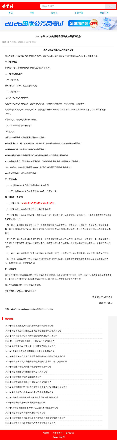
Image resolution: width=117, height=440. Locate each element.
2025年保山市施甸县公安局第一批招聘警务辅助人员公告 (30, 346)
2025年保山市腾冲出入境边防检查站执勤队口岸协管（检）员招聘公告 (36, 362)
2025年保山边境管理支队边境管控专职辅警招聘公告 (28, 367)
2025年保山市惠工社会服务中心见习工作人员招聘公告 (29, 392)
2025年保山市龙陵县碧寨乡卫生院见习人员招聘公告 (28, 382)
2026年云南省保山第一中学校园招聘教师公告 (25, 403)
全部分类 (104, 13)
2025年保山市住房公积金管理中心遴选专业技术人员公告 (30, 423)
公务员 (54, 13)
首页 (11, 13)
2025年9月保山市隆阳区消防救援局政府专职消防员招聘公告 (31, 397)
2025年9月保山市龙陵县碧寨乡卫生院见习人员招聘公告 (29, 341)
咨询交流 (70, 433)
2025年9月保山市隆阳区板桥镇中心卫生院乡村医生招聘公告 (31, 408)
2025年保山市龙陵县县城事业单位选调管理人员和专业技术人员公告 (35, 418)
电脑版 (46, 433)
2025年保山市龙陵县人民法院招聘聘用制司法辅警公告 (29, 326)
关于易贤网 (57, 433)
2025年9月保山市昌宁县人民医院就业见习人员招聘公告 (29, 351)
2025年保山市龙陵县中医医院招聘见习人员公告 (26, 372)
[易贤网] (7, 6)
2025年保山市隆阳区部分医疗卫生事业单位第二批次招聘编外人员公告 (36, 387)
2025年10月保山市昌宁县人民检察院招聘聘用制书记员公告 (31, 336)
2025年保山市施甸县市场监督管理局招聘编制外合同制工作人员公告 (35, 356)
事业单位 (78, 13)
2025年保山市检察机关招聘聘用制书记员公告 (25, 413)
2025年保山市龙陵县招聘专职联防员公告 (23, 377)
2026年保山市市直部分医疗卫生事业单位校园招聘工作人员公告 (33, 331)
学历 (32, 13)
